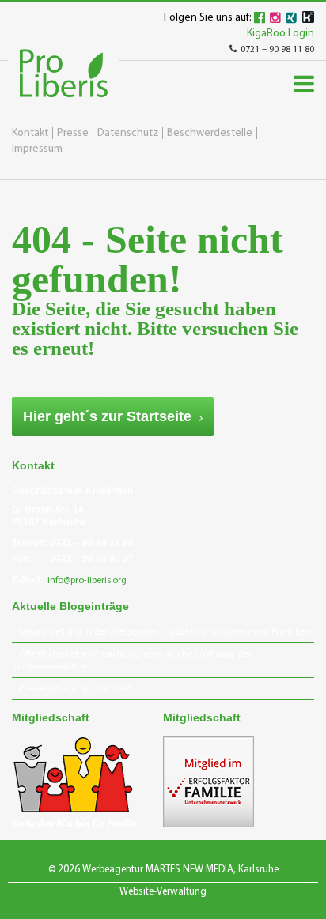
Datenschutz (127, 133)
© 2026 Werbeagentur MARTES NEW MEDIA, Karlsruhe (163, 869)
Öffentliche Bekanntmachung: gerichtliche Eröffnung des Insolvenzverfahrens (132, 661)
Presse (73, 133)
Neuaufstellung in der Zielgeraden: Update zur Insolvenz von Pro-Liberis (166, 632)
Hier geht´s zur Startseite (107, 416)
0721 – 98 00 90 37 (92, 558)
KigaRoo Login (280, 34)
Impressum (37, 149)
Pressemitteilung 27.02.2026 (75, 689)
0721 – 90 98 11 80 (277, 50)
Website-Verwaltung (163, 892)
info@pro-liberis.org (87, 581)
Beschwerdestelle (209, 133)
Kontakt (30, 133)
